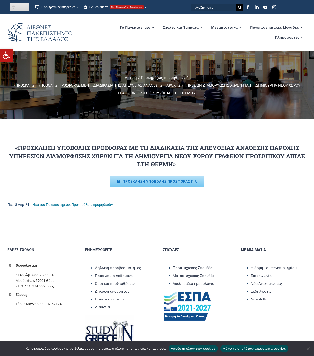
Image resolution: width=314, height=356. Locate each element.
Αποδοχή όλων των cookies (193, 348)
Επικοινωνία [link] (261, 276)
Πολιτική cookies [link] (110, 299)
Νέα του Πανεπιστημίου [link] (51, 205)
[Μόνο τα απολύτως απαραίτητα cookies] (307, 348)
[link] (6, 55)
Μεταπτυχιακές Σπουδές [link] (194, 276)
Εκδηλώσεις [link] (261, 291)
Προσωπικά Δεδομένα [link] (113, 276)
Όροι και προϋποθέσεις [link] (115, 283)
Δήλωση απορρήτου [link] (112, 291)
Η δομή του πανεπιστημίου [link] (274, 268)
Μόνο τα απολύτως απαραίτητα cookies (254, 348)
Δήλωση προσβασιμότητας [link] (118, 268)
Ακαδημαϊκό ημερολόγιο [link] (193, 283)
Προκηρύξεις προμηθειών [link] (92, 205)
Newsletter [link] (260, 299)
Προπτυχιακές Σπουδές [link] (193, 268)
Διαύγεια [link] (102, 307)
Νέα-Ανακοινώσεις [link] (266, 283)
